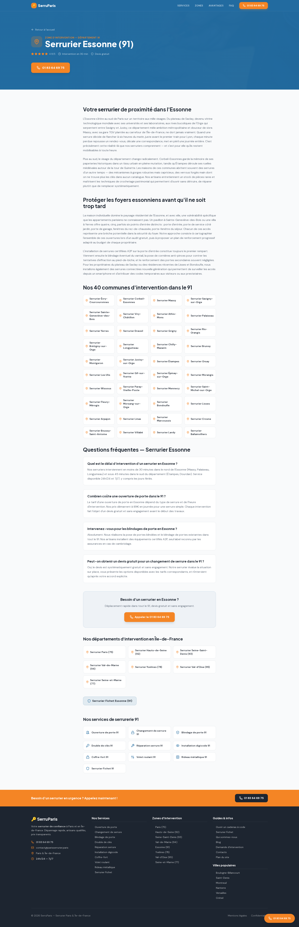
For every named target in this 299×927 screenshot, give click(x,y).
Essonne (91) (162, 847)
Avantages (216, 5)
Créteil (219, 897)
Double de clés (103, 842)
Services (183, 5)
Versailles (221, 892)
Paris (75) (160, 827)
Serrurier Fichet (103, 872)
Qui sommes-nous (226, 837)
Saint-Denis (222, 877)
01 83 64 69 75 (255, 5)
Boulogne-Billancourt (228, 872)
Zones (199, 5)
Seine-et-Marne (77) (167, 862)
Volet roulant (102, 862)
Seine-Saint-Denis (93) (168, 837)
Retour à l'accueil (45, 29)
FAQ (231, 5)
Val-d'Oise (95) (164, 857)
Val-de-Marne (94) (166, 842)
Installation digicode (106, 852)
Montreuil (221, 882)
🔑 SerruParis (44, 818)
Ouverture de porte (106, 827)
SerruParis (44, 5)
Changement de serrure (108, 832)
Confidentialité (259, 915)
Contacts (221, 852)
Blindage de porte (105, 837)
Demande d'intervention (229, 847)
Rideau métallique (105, 867)
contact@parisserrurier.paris (52, 847)
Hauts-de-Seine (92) (167, 832)
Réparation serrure (105, 847)
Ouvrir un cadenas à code (230, 827)
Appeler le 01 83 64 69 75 (152, 617)
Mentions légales (237, 915)
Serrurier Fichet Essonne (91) (112, 701)
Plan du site (222, 857)
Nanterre (221, 887)
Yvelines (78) (162, 852)
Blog (218, 842)
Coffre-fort (101, 857)
